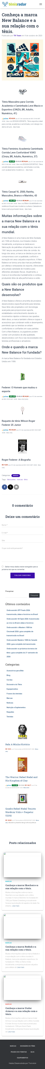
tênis (26, 479)
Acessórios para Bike (15, 671)
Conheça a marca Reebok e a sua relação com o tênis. (20, 948)
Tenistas (10, 717)
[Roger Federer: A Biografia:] (22, 446)
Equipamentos (12, 689)
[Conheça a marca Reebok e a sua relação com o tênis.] (22, 926)
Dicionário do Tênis (14, 684)
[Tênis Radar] (15, 4)
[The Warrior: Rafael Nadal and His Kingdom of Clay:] (22, 764)
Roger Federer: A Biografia (16, 459)
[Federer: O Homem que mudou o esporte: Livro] (22, 376)
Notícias (10, 703)
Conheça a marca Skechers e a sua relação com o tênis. (21, 887)
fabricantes (11, 479)
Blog (8, 675)
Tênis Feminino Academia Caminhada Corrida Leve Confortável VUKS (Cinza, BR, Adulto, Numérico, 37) (22, 152)
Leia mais (15, 906)
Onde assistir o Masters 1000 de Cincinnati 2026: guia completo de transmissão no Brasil (20, 631)
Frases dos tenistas (14, 694)
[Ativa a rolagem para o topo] (40, 1064)
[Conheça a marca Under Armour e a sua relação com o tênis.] (22, 988)
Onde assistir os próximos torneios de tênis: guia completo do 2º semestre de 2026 (22, 653)
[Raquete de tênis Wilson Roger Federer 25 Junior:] (22, 410)
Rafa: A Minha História (17, 744)
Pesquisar (9, 591)
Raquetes (10, 712)
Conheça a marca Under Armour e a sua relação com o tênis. (21, 1011)
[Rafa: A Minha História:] (22, 732)
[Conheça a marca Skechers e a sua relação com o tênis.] (22, 865)
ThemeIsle (32, 1063)
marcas (20, 479)
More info (9, 121)
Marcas (15, 475)
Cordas (9, 680)
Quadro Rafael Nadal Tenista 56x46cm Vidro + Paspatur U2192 (20, 812)
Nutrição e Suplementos (16, 707)
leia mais (16, 127)
